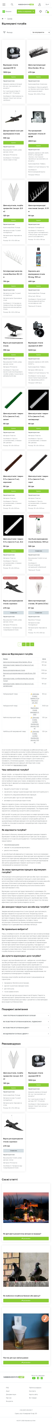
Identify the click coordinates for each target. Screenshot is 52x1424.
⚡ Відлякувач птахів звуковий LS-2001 (34, 710)
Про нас (9, 1398)
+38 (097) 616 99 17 (26, 1410)
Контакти (32, 1391)
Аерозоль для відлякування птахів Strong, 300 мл (36, 274)
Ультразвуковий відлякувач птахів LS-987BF (37, 134)
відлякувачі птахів (20, 765)
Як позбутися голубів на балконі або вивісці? (21, 1296)
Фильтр (9, 32)
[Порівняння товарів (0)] (40, 11)
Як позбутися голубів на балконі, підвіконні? (22, 1022)
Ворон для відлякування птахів (14, 670)
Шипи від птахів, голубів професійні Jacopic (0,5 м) (13, 208)
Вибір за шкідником (24, 11)
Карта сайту (33, 1394)
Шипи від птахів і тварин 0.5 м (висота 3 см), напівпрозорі (38, 417)
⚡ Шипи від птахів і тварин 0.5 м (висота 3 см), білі (34, 698)
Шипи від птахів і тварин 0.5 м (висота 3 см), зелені (13, 417)
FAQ (7, 1388)
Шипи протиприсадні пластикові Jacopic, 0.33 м (38, 208)
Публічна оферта (35, 1388)
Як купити (9, 1401)
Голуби (9, 19)
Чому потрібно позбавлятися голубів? (19, 1016)
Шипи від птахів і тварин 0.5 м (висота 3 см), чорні (38, 479)
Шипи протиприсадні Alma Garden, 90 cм (17, 662)
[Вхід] (40, 4)
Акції (7, 1391)
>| (32, 644)
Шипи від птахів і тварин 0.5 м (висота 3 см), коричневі (13, 479)
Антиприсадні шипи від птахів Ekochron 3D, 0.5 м (12, 274)
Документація (11, 1394)
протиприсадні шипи (11, 845)
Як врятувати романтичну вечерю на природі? (22, 1234)
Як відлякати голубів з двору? (16, 1034)
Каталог (8, 11)
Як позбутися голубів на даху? (16, 1028)
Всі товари (33, 1398)
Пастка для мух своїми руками (15, 1358)
